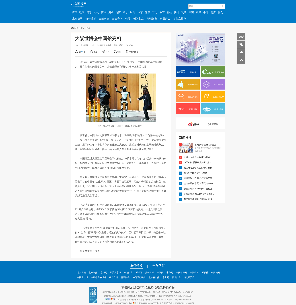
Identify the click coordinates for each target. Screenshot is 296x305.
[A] (76, 51)
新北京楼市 (179, 18)
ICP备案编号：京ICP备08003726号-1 (117, 303)
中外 (206, 12)
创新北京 (138, 18)
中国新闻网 (181, 272)
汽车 (140, 12)
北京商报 (85, 251)
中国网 (160, 272)
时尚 (133, 12)
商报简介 (127, 287)
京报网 (104, 272)
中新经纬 (194, 272)
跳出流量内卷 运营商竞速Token (198, 183)
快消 (176, 12)
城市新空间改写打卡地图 (195, 173)
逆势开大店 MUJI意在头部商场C (199, 194)
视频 (198, 12)
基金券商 (117, 18)
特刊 (220, 12)
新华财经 (176, 277)
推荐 (74, 12)
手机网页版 (133, 52)
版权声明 (138, 287)
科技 (169, 12)
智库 (213, 12)
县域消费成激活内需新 (205, 145)
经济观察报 (115, 272)
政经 (81, 12)
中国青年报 (82, 277)
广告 (172, 287)
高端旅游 (152, 18)
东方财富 (128, 272)
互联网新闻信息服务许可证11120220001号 (177, 303)
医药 (191, 12)
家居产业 (165, 18)
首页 (82, 28)
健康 (147, 12)
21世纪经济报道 (98, 277)
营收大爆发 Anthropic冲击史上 (198, 189)
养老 (154, 12)
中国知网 (215, 272)
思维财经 (125, 277)
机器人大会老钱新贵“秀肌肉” (197, 157)
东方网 (165, 277)
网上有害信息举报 (123, 299)
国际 (89, 12)
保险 (128, 18)
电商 (118, 12)
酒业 (111, 12)
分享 (107, 52)
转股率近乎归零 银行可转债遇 (198, 178)
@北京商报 (213, 124)
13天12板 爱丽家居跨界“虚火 (197, 162)
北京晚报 (93, 272)
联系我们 (162, 287)
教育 (162, 12)
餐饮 (125, 12)
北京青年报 (154, 277)
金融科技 (104, 18)
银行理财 (91, 18)
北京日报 (81, 272)
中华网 (169, 272)
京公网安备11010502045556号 (147, 303)
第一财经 (149, 272)
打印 (119, 52)
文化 (96, 12)
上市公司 (77, 18)
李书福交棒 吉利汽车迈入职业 (198, 199)
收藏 (95, 52)
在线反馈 (150, 287)
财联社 (205, 272)
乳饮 (184, 12)
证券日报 (113, 277)
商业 (103, 12)
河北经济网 (189, 277)
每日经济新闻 (139, 277)
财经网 (139, 272)
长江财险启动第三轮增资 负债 (198, 168)
